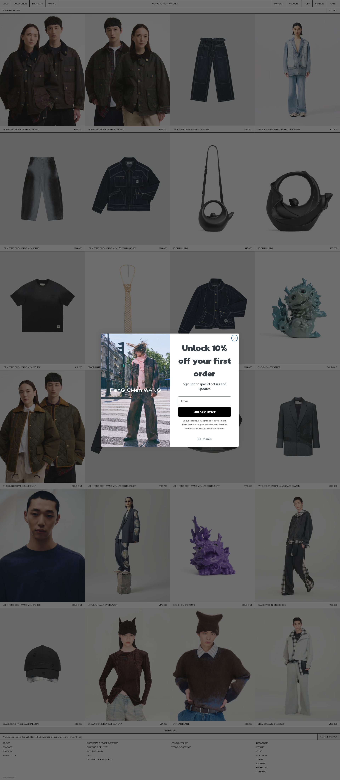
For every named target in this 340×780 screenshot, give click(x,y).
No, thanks (204, 439)
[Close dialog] (234, 338)
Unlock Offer (205, 412)
